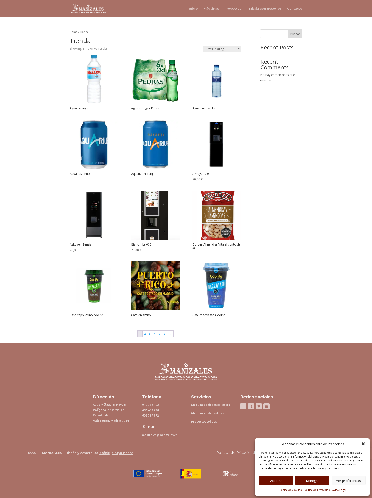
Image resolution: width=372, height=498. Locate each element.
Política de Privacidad (317, 490)
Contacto (294, 9)
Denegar (312, 480)
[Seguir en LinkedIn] (267, 406)
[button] (363, 444)
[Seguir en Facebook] (243, 406)
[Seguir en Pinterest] (259, 406)
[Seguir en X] (251, 406)
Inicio (193, 9)
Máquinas (211, 9)
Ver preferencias (348, 480)
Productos (233, 9)
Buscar (295, 34)
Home (74, 32)
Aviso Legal (339, 490)
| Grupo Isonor (116, 453)
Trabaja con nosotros (264, 9)
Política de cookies (290, 490)
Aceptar (276, 480)
